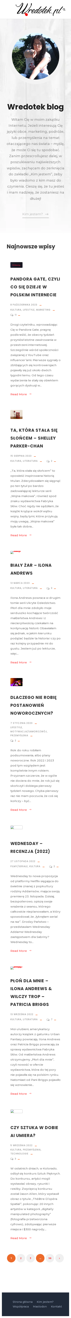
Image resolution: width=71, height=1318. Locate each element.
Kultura (15, 309)
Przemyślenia (19, 735)
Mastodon (40, 1306)
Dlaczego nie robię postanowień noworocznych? (33, 705)
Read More (18, 394)
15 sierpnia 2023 (21, 455)
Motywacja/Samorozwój (28, 731)
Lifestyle (29, 309)
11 (16, 314)
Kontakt (56, 1306)
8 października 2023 (23, 304)
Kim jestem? (45, 1302)
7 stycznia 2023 (21, 723)
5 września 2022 (21, 1145)
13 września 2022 (21, 1014)
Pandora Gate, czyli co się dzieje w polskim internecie (35, 287)
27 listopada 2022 (22, 861)
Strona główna (23, 1302)
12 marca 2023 (20, 583)
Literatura (30, 460)
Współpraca (21, 1306)
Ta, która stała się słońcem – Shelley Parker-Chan (34, 438)
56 (49, 1258)
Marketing (43, 309)
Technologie (19, 1153)
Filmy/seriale (19, 866)
